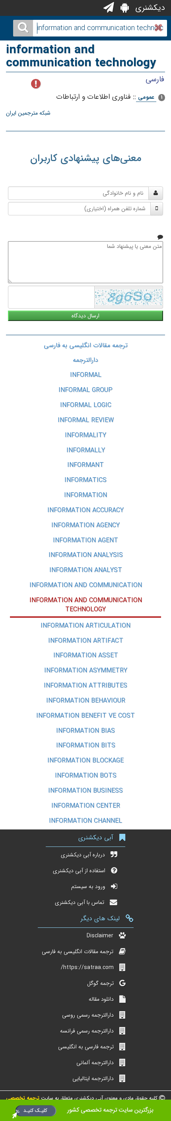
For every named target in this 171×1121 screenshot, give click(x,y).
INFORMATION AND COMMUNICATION (85, 585)
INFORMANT (85, 465)
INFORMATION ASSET (85, 655)
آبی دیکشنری (95, 838)
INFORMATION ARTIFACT (85, 641)
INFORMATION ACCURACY (85, 510)
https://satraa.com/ (87, 967)
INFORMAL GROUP (85, 390)
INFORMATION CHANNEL (85, 821)
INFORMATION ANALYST (85, 570)
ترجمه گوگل (100, 983)
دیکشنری (149, 8)
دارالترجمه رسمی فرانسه (87, 1031)
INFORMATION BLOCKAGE (85, 761)
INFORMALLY (85, 450)
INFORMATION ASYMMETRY (85, 671)
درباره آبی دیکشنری (83, 854)
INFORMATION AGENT (85, 540)
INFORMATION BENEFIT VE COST (85, 716)
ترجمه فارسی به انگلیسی (86, 1046)
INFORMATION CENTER (85, 806)
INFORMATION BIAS (85, 731)
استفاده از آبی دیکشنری (79, 870)
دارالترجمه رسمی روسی (88, 1015)
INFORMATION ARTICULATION (85, 626)
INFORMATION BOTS (86, 776)
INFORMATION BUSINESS (85, 791)
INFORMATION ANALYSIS (86, 555)
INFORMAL (85, 375)
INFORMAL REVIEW (86, 420)
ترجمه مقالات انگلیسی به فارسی (86, 345)
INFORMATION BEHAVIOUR (85, 701)
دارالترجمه (85, 360)
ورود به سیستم (88, 886)
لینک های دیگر (100, 918)
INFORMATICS (85, 480)
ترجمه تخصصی (22, 1098)
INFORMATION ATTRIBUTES (85, 686)
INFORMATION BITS (85, 746)
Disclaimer (100, 935)
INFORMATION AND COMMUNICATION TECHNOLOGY (85, 604)
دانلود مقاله (101, 999)
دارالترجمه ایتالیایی (93, 1078)
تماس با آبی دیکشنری (79, 902)
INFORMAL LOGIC (85, 405)
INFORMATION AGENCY (85, 525)
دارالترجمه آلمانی (95, 1062)
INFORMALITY (85, 435)
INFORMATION (85, 495)
